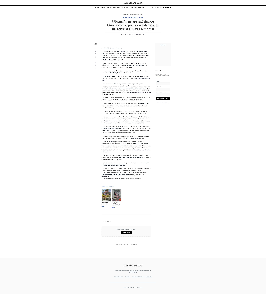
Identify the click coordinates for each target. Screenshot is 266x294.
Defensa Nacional (141, 7)
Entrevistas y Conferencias (116, 7)
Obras (107, 7)
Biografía (102, 7)
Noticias (97, 7)
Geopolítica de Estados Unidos (135, 14)
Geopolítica (133, 7)
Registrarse (160, 7)
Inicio (124, 14)
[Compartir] (95, 68)
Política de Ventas (137, 276)
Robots (127, 276)
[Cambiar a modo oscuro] (153, 7)
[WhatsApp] (95, 57)
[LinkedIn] (95, 65)
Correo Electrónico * (161, 92)
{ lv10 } (140, 287)
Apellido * (158, 86)
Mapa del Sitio (118, 276)
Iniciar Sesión (167, 7)
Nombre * (158, 81)
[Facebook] (95, 62)
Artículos (126, 7)
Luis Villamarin (133, 2)
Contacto (149, 276)
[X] (95, 59)
